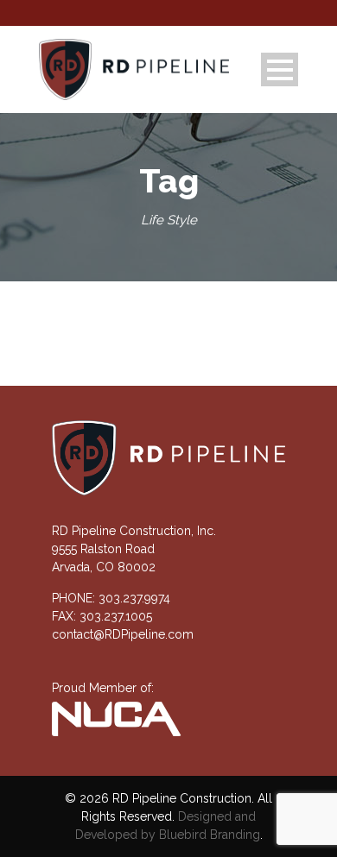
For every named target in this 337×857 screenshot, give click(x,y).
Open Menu (279, 69)
